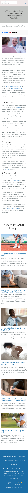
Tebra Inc (14, 456)
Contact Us (14, 464)
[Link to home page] (11, 2)
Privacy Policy (21, 456)
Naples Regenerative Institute (8, 25)
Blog (18, 25)
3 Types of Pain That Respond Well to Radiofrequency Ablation (14, 25)
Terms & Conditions (8, 460)
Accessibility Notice (20, 460)
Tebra (20, 487)
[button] (25, 3)
